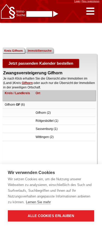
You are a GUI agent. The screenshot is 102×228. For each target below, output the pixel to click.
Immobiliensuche (40, 50)
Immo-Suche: (21, 13)
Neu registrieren (90, 1)
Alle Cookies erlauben (51, 216)
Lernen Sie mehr (38, 202)
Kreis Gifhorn (13, 50)
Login (77, 1)
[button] (90, 11)
